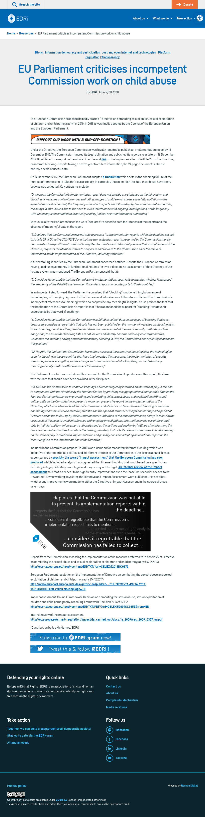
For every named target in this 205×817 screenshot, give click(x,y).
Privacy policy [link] (16, 786)
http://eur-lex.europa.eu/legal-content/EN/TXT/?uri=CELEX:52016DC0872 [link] (79, 566)
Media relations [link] (116, 707)
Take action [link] (184, 18)
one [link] (103, 159)
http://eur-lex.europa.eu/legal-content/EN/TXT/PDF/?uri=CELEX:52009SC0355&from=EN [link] (89, 606)
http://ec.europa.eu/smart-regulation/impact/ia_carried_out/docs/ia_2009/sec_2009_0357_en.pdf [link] (96, 619)
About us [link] (139, 18)
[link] (200, 18)
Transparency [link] (110, 57)
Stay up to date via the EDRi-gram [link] (30, 735)
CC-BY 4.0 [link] (61, 799)
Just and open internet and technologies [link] (129, 52)
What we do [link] (161, 18)
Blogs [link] (39, 52)
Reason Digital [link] (189, 785)
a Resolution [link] (111, 177)
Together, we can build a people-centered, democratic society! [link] (49, 728)
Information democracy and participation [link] (72, 52)
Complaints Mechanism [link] (122, 700)
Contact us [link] (113, 686)
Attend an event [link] (18, 742)
